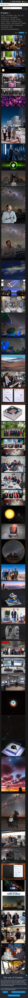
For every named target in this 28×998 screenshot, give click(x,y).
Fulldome (12, 19)
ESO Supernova (14, 17)
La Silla (20, 21)
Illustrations (13, 21)
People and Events (16, 23)
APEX (19, 15)
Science (13, 1)
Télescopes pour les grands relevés (10, 29)
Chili (22, 15)
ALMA (15, 15)
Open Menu (5, 4)
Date (26, 32)
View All (3, 15)
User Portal (18, 1)
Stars (10, 27)
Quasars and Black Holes (7, 25)
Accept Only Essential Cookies (18, 992)
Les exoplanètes (5, 19)
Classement (21, 32)
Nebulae (3, 23)
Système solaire (18, 25)
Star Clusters (4, 27)
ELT (8, 17)
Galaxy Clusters (5, 21)
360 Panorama (9, 15)
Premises (24, 23)
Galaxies (18, 19)
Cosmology (4, 17)
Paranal (8, 23)
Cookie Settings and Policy (14, 995)
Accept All (5, 992)
